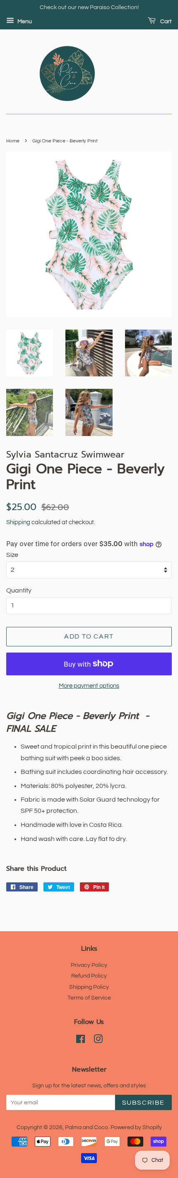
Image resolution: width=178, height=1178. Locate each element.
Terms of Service (89, 998)
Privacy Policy (89, 965)
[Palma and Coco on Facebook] (80, 1041)
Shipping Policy (89, 987)
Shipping (18, 522)
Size (12, 555)
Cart (165, 21)
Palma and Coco (86, 1127)
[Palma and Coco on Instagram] (98, 1041)
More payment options (89, 686)
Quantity (18, 590)
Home (12, 141)
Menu (24, 21)
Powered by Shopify (136, 1127)
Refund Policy (89, 976)
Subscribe (143, 1102)
